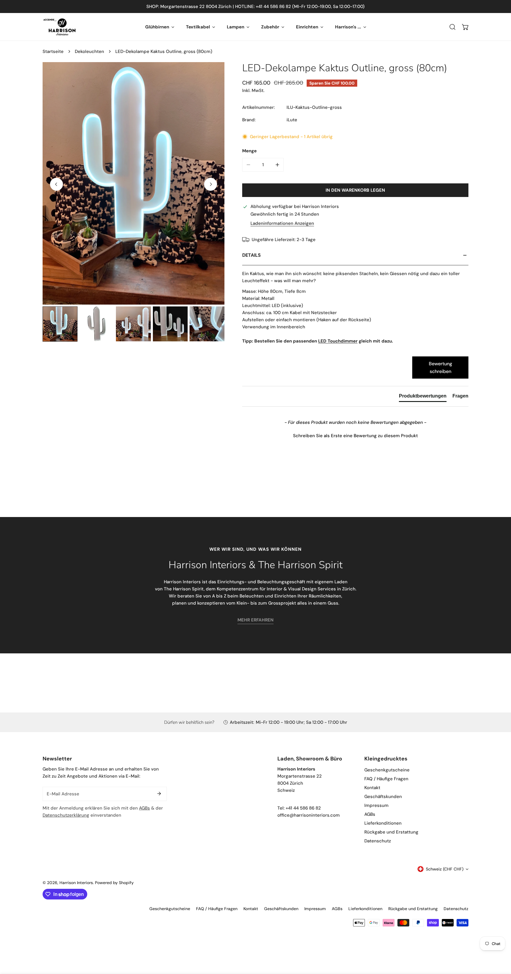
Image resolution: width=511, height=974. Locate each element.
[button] (465, 26)
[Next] (210, 184)
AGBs (144, 808)
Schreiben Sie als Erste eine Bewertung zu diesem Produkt (355, 436)
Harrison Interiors (76, 882)
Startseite (53, 51)
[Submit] (159, 793)
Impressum (376, 805)
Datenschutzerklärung (66, 815)
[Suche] (452, 26)
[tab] (423, 397)
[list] (133, 183)
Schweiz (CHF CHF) (444, 869)
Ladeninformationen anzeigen (282, 223)
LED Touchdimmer (338, 341)
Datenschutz (377, 841)
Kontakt (372, 788)
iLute (292, 120)
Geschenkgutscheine (387, 770)
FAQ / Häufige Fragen (386, 779)
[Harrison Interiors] (60, 26)
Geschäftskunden (383, 796)
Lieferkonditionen (383, 823)
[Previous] (56, 184)
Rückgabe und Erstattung (391, 832)
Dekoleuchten (89, 51)
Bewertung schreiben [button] (440, 367)
